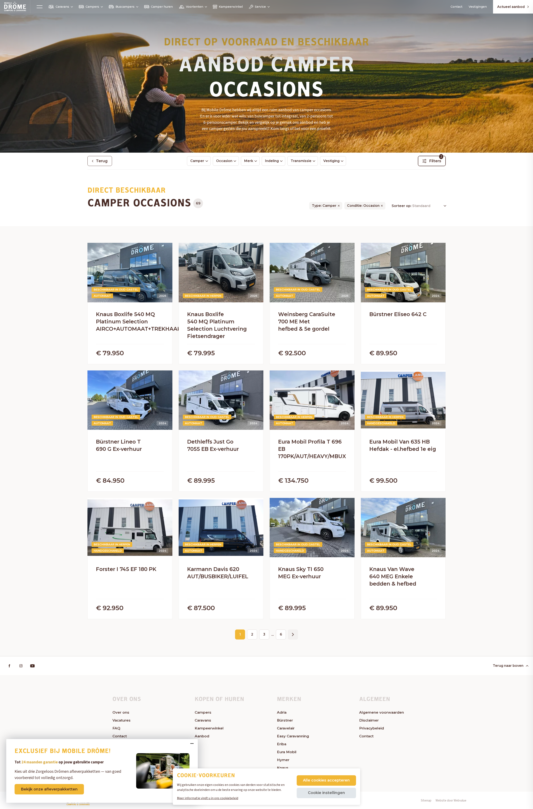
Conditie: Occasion (363, 206)
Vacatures (121, 720)
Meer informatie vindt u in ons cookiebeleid (207, 798)
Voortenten (194, 7)
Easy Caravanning (293, 736)
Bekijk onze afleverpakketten (49, 789)
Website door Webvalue (451, 800)
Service (260, 7)
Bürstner (285, 720)
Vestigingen (478, 7)
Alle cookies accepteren (326, 780)
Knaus (282, 768)
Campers (92, 7)
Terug (102, 161)
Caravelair (286, 728)
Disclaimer (369, 720)
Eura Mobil (286, 752)
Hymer (283, 760)
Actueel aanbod (511, 7)
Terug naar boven (508, 666)
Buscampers (125, 7)
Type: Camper (324, 206)
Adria (281, 712)
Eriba (281, 744)
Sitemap (426, 800)
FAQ (116, 728)
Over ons (120, 712)
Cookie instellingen (326, 792)
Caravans (62, 7)
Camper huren (162, 7)
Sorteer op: (402, 206)
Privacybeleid (371, 728)
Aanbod (202, 736)
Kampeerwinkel (231, 7)
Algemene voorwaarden (381, 712)
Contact (456, 7)
